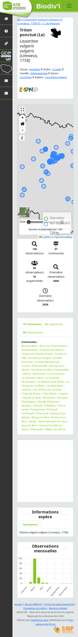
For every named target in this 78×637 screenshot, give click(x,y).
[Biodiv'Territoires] (6, 68)
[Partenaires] (6, 43)
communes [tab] (32, 324)
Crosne (25, 366)
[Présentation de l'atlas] (6, 31)
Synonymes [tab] (30, 524)
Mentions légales (58, 608)
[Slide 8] (62, 496)
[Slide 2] (33, 496)
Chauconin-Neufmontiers (37, 354)
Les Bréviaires (54, 385)
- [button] (22, 130)
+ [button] (22, 117)
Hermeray (39, 373)
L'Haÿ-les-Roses (30, 393)
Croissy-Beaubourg (47, 362)
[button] (22, 109)
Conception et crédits (34, 608)
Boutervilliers (29, 346)
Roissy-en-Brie (40, 417)
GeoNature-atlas (39, 619)
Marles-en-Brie (32, 397)
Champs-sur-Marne (51, 350)
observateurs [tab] (33, 332)
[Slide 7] (57, 496)
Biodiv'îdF (48, 6)
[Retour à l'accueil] (6, 18)
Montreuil (49, 397)
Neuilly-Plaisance (48, 401)
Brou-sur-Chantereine (53, 346)
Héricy (27, 373)
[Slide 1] (28, 496)
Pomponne (38, 409)
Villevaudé (36, 429)
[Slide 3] (38, 496)
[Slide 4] (43, 496)
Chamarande (29, 350)
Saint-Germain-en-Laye (52, 421)
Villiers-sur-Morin (55, 429)
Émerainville (39, 366)
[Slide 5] (48, 496)
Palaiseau (50, 405)
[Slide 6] (52, 496)
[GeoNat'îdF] (6, 56)
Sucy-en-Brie (29, 425)
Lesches (26, 389)
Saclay (32, 421)
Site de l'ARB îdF (33, 604)
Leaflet (46, 237)
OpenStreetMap (63, 237)
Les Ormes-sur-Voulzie (47, 389)
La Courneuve (55, 373)
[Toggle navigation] (69, 6)
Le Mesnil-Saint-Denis (51, 381)
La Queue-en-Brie (32, 378)
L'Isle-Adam (49, 393)
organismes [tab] (54, 324)
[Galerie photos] (6, 93)
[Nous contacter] (6, 81)
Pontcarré (42, 413)
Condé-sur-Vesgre (39, 358)
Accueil (18, 604)
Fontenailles (61, 369)
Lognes (63, 393)
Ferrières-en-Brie (42, 369)
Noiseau (26, 405)
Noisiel (38, 405)
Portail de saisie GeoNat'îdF (59, 604)
